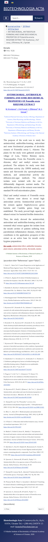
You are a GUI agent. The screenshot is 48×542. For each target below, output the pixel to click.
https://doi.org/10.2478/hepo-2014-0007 (16, 467)
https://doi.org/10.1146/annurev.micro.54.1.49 (20, 283)
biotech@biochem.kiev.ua (26, 526)
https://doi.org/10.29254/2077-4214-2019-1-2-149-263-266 (22, 354)
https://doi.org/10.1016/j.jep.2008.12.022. (31, 407)
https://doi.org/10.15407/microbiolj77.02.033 (17, 369)
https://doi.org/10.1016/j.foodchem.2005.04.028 (26, 455)
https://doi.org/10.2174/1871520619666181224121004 (21, 273)
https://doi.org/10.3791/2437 (12, 427)
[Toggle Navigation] (6, 18)
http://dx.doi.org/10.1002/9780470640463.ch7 (18, 303)
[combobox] (22, 18)
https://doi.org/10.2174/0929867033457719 (17, 293)
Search (40, 18)
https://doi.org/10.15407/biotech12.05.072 (17, 90)
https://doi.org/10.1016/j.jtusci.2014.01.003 (23, 442)
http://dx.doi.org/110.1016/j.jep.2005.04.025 (17, 417)
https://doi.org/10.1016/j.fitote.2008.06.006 (17, 477)
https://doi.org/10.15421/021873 (14, 318)
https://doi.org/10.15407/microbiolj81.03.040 (17, 397)
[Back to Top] (44, 537)
